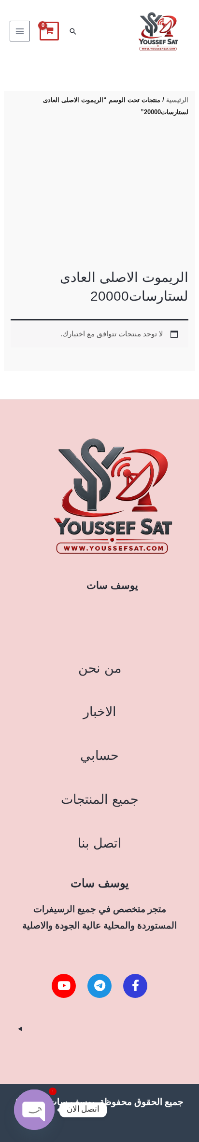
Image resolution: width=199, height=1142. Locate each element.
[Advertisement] (99, 194)
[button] (73, 31)
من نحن (99, 668)
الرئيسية (177, 100)
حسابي (99, 755)
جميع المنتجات (100, 799)
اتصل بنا (100, 843)
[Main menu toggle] (20, 31)
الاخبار (99, 711)
